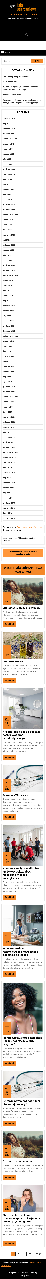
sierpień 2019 (9, 462)
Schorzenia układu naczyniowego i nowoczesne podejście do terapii (20, 951)
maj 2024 (7, 184)
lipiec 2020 (7, 412)
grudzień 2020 (9, 387)
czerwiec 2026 (9, 118)
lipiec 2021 (7, 351)
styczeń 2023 (9, 260)
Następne (38, 1254)
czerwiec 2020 (9, 417)
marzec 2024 (8, 189)
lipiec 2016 (7, 513)
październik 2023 (10, 215)
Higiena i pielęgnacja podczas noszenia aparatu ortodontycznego (21, 735)
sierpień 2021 (9, 346)
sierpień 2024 (9, 174)
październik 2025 (10, 139)
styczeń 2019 (9, 498)
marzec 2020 (8, 427)
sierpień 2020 (9, 407)
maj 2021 (7, 361)
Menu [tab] (8, 52)
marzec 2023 (8, 250)
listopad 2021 (9, 331)
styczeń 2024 (9, 199)
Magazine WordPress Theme (21, 1273)
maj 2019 (7, 478)
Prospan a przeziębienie (18, 1160)
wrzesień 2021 (9, 341)
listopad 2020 (9, 392)
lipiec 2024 (7, 179)
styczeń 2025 (9, 164)
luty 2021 (7, 376)
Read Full (10, 625)
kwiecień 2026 (9, 129)
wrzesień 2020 (9, 402)
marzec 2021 (8, 371)
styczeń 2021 (9, 381)
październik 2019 (10, 452)
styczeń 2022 (9, 321)
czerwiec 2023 (9, 235)
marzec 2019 (8, 488)
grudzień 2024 (9, 169)
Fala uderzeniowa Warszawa (29, 527)
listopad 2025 (9, 134)
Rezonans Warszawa (12, 95)
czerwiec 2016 (9, 518)
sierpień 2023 (9, 225)
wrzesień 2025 (9, 144)
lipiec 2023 (7, 230)
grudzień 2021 (9, 326)
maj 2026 (7, 124)
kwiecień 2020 (9, 422)
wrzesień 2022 (9, 280)
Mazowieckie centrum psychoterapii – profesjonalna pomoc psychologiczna (22, 1218)
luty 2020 (7, 432)
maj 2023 (7, 240)
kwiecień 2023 (9, 245)
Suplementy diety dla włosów (16, 77)
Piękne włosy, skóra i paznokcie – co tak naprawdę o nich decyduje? (22, 1041)
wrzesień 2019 (9, 457)
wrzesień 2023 (9, 220)
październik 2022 (10, 275)
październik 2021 (10, 336)
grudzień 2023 (9, 205)
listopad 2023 (9, 210)
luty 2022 (7, 316)
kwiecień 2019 (9, 483)
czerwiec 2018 (9, 508)
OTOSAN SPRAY (10, 82)
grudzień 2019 (9, 442)
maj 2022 (7, 301)
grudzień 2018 (9, 503)
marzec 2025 (8, 154)
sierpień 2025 (9, 149)
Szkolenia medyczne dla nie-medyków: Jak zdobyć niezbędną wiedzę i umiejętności (21, 873)
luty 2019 (7, 493)
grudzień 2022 (9, 265)
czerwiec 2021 (9, 356)
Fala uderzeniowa (23, 14)
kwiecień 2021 (9, 366)
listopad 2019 (9, 447)
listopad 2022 (9, 270)
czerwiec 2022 (9, 296)
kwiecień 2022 (9, 306)
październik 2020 (10, 397)
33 (30, 1254)
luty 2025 (7, 159)
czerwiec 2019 (9, 473)
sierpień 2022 (9, 285)
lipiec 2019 (7, 468)
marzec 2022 (8, 311)
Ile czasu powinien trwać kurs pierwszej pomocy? (21, 1102)
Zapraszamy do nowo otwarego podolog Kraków (23, 552)
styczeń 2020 (9, 437)
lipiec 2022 (7, 290)
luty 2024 (7, 194)
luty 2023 (7, 255)
